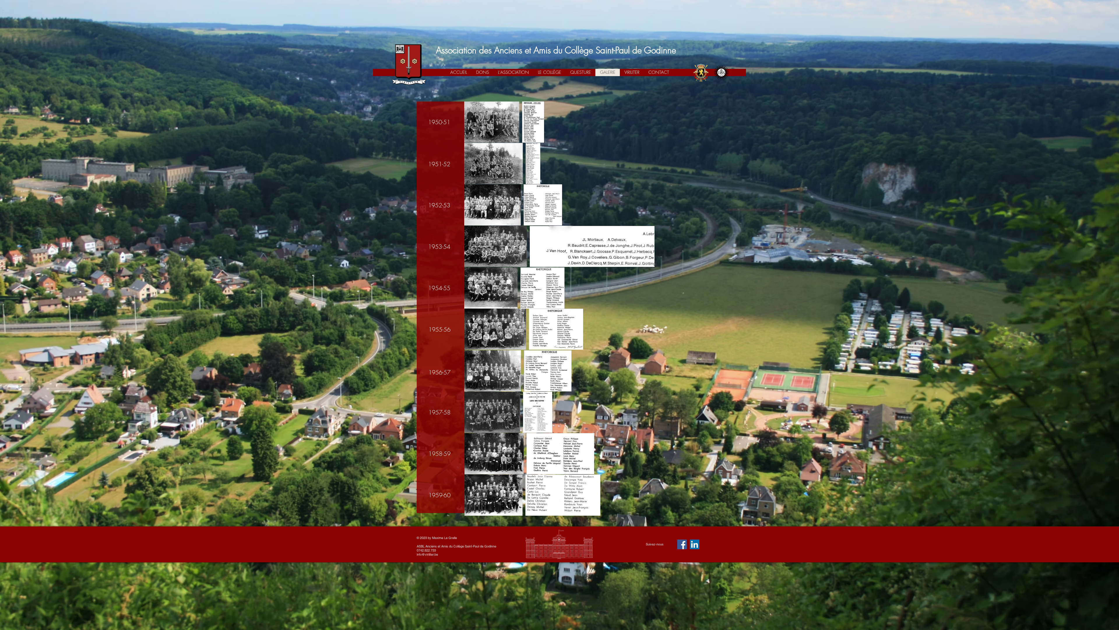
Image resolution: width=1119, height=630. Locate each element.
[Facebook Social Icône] (682, 544)
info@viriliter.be (427, 554)
